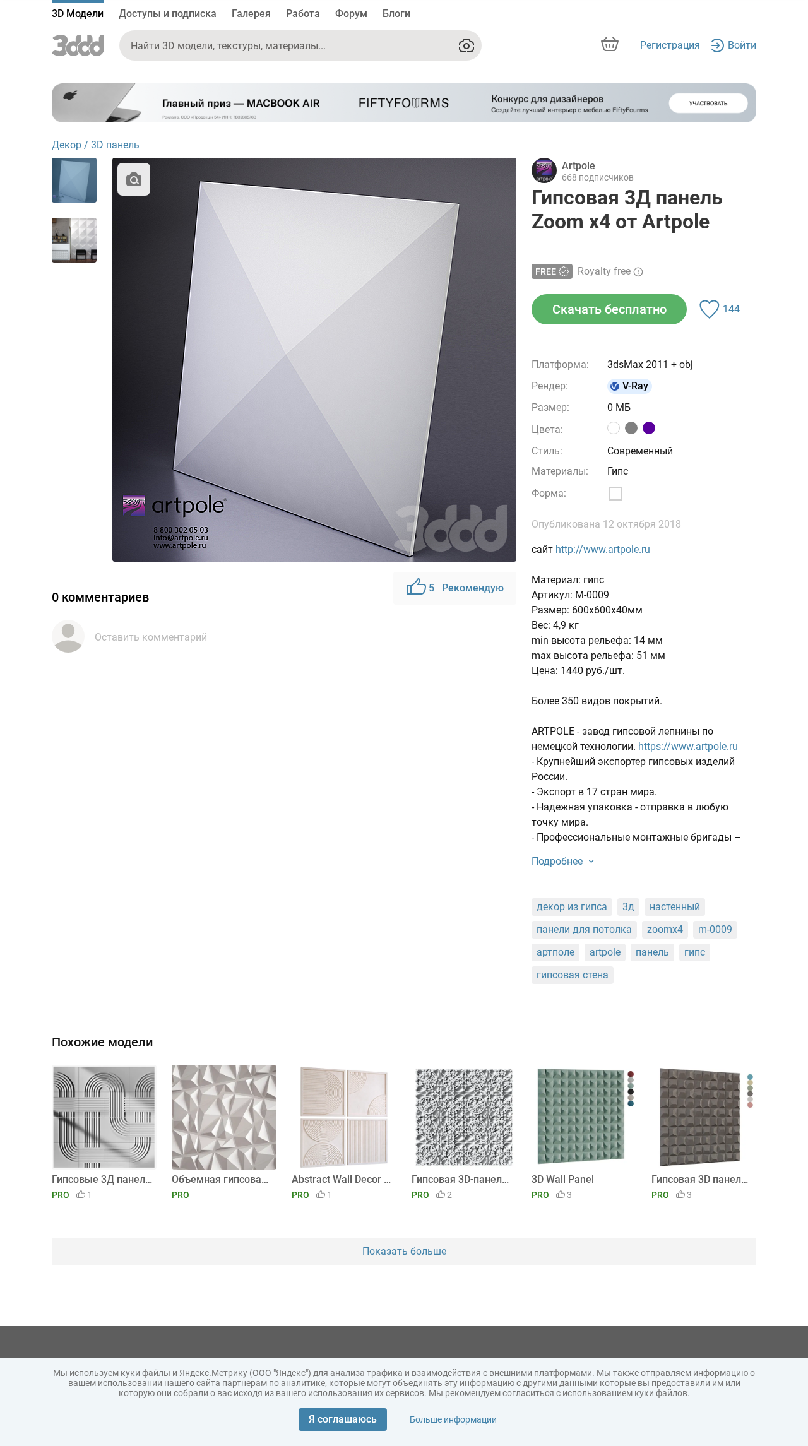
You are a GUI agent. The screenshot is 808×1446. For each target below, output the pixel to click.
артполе (555, 952)
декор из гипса (572, 907)
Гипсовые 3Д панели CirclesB (102, 1179)
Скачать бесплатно (609, 309)
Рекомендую (466, 588)
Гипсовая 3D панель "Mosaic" (701, 1179)
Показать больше (404, 1251)
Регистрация (670, 45)
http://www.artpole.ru (603, 549)
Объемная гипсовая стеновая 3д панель (222, 1179)
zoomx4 (665, 929)
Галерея (251, 14)
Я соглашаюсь (343, 1419)
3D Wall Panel (563, 1179)
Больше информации (453, 1419)
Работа (303, 14)
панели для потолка (584, 929)
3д (628, 907)
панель (652, 952)
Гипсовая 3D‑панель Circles (462, 1179)
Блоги (396, 14)
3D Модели (78, 14)
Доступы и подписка (168, 14)
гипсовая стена (573, 975)
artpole (605, 952)
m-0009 (715, 929)
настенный (675, 907)
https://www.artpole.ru (688, 746)
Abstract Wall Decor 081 (342, 1179)
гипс (694, 952)
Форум (351, 14)
